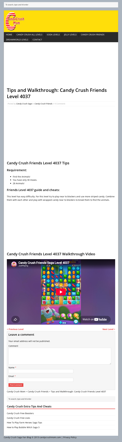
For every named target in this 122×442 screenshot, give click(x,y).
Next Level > (109, 329)
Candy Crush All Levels (29, 34)
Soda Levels (53, 34)
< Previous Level (15, 329)
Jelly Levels (70, 34)
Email (11, 376)
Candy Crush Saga (24, 103)
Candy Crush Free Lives (18, 417)
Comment (13, 345)
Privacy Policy (69, 437)
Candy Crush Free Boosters (20, 413)
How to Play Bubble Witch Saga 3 (23, 427)
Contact (37, 39)
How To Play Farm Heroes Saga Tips (24, 422)
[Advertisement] (61, 66)
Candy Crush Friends (92, 34)
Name (11, 367)
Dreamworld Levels (17, 39)
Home (9, 34)
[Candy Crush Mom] (61, 21)
